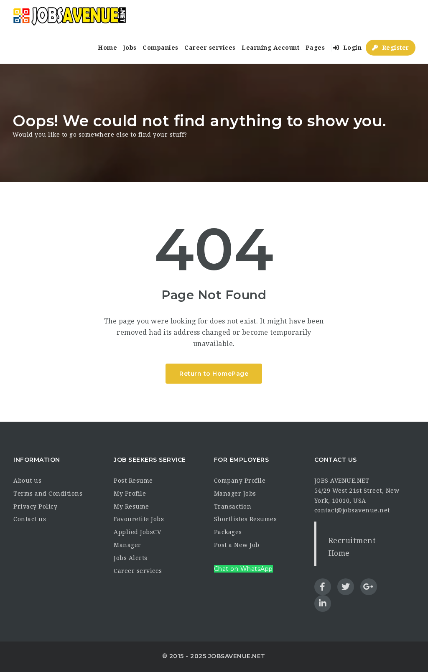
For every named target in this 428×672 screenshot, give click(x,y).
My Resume (131, 506)
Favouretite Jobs (139, 519)
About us (27, 480)
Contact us (29, 519)
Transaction (233, 506)
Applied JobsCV (137, 532)
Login (351, 47)
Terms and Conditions (47, 493)
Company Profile (240, 480)
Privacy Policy (35, 506)
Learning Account (270, 47)
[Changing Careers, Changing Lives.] (69, 16)
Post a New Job (237, 545)
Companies (160, 47)
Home (107, 47)
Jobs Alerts (131, 558)
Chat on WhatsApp (243, 569)
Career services (210, 47)
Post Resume (133, 480)
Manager (127, 545)
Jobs (130, 47)
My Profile (130, 493)
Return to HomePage (213, 373)
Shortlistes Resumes (245, 519)
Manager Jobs (235, 493)
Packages (228, 532)
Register (394, 47)
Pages (315, 47)
